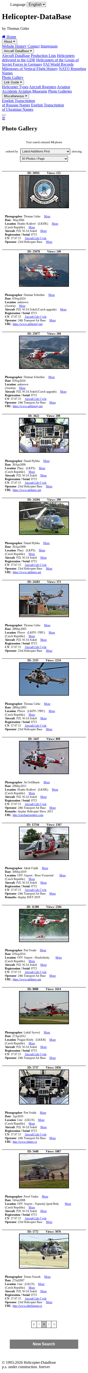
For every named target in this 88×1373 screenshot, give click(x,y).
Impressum (49, 46)
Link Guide (12, 82)
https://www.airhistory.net (28, 324)
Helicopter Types (15, 87)
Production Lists (43, 56)
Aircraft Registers (42, 87)
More (47, 216)
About (8, 41)
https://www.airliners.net (27, 490)
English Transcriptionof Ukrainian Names (33, 107)
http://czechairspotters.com (28, 815)
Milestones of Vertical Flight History (30, 69)
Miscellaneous (14, 96)
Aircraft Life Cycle (35, 238)
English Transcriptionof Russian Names (18, 103)
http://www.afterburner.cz (27, 1306)
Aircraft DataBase (17, 51)
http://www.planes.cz (25, 1141)
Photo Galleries (60, 91)
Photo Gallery (12, 77)
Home (11, 37)
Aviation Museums (32, 91)
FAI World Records (58, 64)
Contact (34, 46)
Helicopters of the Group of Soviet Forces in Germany (40, 62)
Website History (14, 46)
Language (18, 4)
